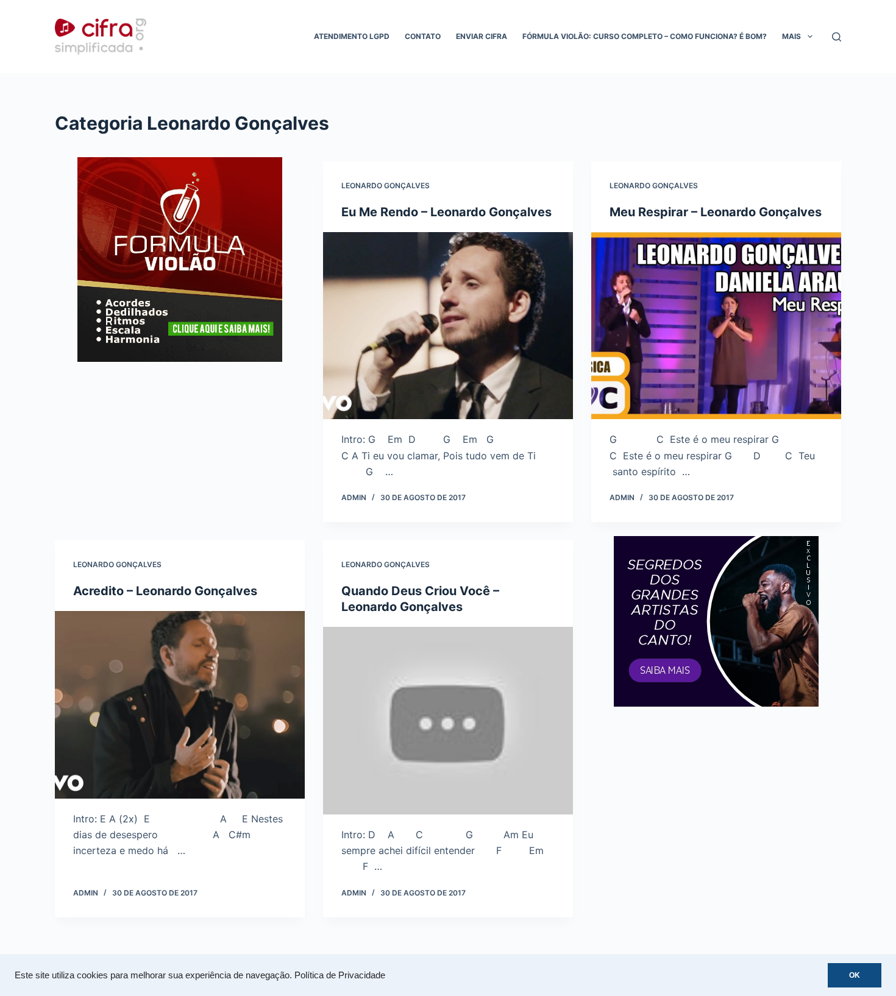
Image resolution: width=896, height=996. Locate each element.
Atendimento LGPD (351, 36)
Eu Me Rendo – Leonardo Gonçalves (446, 212)
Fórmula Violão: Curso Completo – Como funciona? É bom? (644, 36)
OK (854, 975)
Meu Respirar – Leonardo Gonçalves (716, 212)
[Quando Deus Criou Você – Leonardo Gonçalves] (448, 720)
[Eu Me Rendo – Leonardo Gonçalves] (448, 326)
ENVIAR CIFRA (481, 36)
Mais (791, 36)
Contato (423, 36)
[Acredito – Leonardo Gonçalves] (180, 705)
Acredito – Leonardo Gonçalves (165, 591)
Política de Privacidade (339, 975)
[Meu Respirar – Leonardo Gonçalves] (716, 326)
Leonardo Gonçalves (385, 185)
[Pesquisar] (836, 36)
